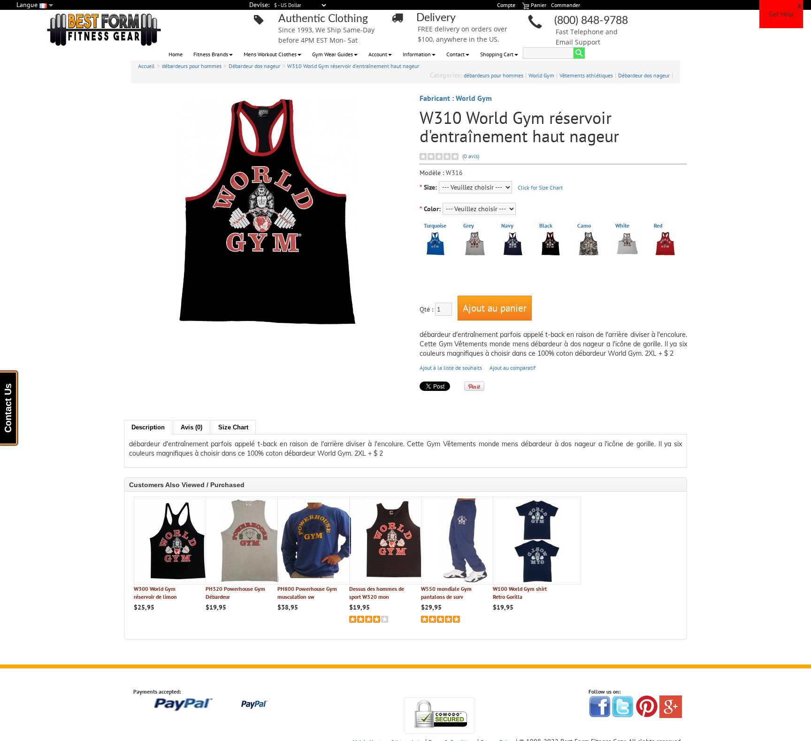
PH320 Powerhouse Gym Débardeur (235, 592)
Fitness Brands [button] (210, 54)
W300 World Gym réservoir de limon (155, 592)
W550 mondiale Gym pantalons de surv (446, 592)
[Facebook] (600, 706)
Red (658, 225)
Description (148, 427)
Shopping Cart (496, 54)
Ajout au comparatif (513, 367)
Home (175, 54)
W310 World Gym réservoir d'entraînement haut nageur (353, 65)
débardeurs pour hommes (192, 65)
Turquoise (435, 225)
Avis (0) (191, 427)
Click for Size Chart (540, 187)
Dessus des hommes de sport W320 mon (376, 592)
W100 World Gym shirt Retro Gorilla (520, 592)
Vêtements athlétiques (586, 75)
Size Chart (233, 427)
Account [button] (377, 54)
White (622, 225)
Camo (584, 225)
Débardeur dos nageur (254, 65)
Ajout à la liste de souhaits (451, 367)
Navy (507, 225)
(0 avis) (470, 156)
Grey (468, 225)
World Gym (541, 75)
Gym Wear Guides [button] (332, 54)
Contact (455, 54)
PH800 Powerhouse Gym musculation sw (307, 592)
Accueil (146, 65)
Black (545, 225)
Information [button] (417, 54)
